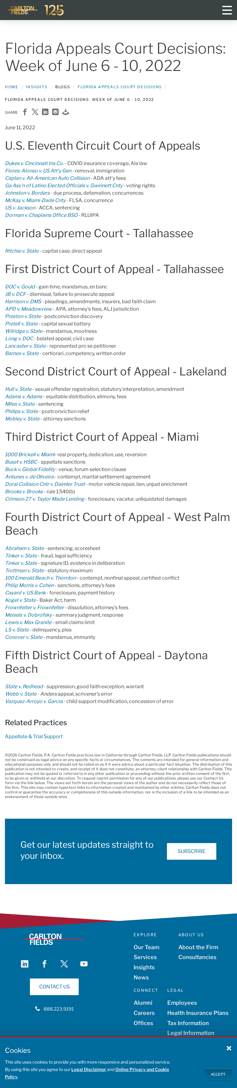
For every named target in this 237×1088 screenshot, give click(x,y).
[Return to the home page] (36, 10)
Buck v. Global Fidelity (30, 469)
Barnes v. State (22, 353)
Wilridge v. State (23, 331)
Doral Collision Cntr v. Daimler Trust (45, 484)
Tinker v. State (21, 556)
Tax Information (188, 1023)
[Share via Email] (55, 112)
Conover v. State (23, 637)
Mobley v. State (22, 419)
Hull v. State (18, 389)
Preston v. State (23, 316)
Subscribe (192, 851)
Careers (144, 1013)
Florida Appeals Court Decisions (120, 87)
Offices (143, 1023)
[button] (229, 1048)
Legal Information (190, 1033)
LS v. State (17, 630)
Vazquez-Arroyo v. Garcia (34, 701)
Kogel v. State (20, 600)
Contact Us (54, 987)
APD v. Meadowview (28, 309)
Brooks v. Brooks (24, 491)
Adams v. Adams (23, 396)
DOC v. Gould (20, 287)
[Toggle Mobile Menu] (227, 10)
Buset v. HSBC (21, 462)
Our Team (146, 947)
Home (11, 87)
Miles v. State (20, 404)
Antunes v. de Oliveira (29, 477)
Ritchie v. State (22, 251)
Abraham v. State (24, 548)
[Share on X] (35, 112)
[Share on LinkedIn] (45, 112)
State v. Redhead (24, 686)
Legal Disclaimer (88, 1069)
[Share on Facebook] (25, 112)
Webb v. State (20, 694)
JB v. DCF (15, 294)
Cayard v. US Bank (25, 593)
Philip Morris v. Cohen (29, 585)
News (141, 977)
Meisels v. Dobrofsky (28, 615)
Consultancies (197, 957)
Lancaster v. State (25, 346)
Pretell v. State (21, 324)
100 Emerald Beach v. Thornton (40, 578)
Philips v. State (21, 411)
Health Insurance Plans (197, 1013)
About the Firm (198, 947)
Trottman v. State (24, 570)
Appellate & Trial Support (34, 736)
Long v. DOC (19, 338)
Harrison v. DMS (23, 301)
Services (145, 957)
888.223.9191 (59, 1009)
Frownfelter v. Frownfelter (34, 607)
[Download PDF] (65, 112)
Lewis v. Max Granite (28, 622)
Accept (218, 1074)
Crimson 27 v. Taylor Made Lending (44, 499)
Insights (37, 87)
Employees (182, 1002)
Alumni (143, 1002)
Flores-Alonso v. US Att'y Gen (38, 171)
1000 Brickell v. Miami (30, 454)
